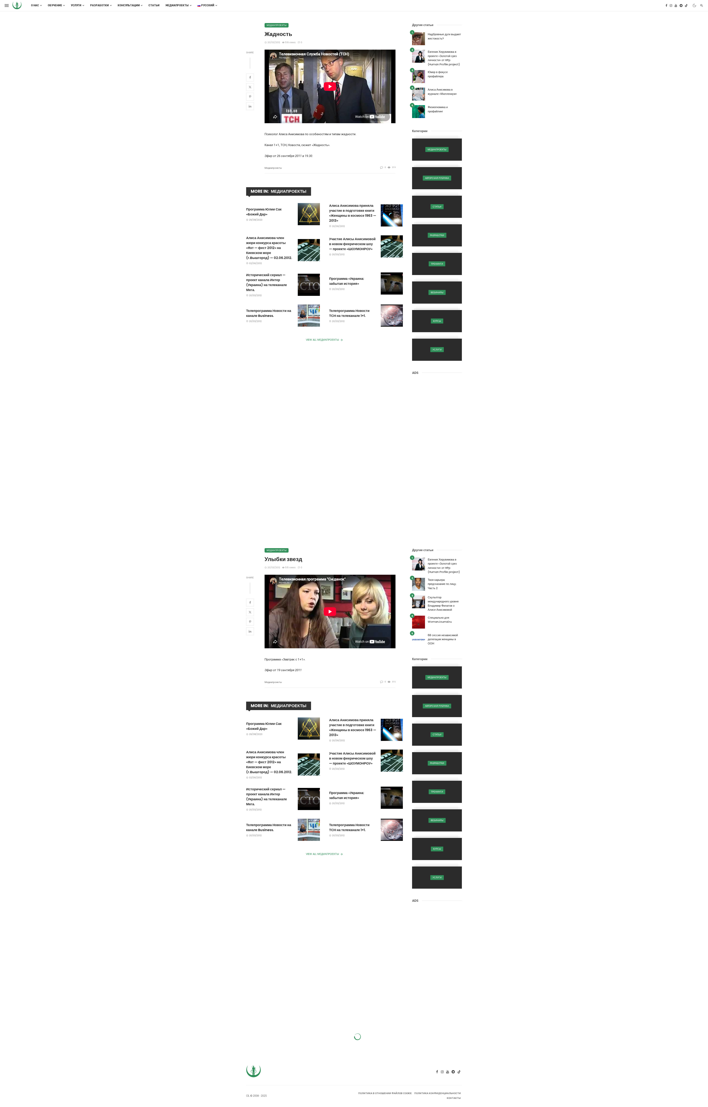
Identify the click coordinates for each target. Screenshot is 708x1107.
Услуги (76, 5)
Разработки (99, 5)
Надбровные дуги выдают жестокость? (444, 36)
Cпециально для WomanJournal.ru (440, 620)
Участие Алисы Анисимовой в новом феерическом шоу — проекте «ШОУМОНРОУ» (352, 244)
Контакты (454, 1098)
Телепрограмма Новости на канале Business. (268, 313)
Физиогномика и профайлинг (438, 109)
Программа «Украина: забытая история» (346, 281)
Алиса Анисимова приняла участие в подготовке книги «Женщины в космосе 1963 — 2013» (352, 213)
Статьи (153, 5)
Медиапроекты (177, 5)
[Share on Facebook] (250, 77)
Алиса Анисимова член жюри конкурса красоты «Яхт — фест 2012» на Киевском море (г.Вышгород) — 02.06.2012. (269, 248)
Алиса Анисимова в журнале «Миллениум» (442, 92)
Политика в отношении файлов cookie (385, 1093)
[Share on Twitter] (250, 87)
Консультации (129, 5)
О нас (35, 5)
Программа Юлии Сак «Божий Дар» (264, 212)
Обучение (55, 5)
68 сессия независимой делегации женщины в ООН (443, 639)
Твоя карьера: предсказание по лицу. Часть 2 (442, 584)
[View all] (437, 150)
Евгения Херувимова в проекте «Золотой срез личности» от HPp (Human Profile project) (444, 58)
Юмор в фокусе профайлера (438, 74)
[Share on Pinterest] (250, 97)
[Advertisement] (437, 435)
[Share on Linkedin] (250, 106)
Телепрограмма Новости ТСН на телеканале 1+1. (349, 313)
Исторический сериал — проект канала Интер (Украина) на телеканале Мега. (266, 282)
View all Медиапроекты (322, 340)
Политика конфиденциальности (437, 1093)
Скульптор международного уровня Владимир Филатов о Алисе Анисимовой (443, 603)
